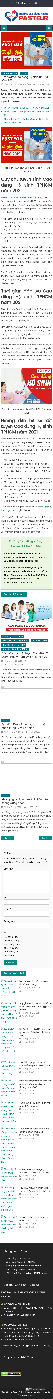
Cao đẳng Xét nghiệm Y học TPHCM (24, 1265)
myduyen (27, 84)
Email (7, 909)
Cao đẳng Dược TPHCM (18, 1258)
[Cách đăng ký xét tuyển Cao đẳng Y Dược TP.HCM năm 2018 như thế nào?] (26, 616)
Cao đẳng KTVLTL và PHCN (13, 645)
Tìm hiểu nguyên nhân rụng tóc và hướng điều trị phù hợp (35, 1189)
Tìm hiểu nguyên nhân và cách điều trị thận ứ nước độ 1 (34, 1064)
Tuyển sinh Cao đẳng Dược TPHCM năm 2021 (26, 107)
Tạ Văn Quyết (34, 732)
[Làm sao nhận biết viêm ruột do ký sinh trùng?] (9, 988)
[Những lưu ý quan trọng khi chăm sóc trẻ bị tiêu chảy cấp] (9, 1174)
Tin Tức (24, 73)
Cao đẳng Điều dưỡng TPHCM (20, 1262)
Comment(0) (42, 84)
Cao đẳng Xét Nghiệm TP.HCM (15, 649)
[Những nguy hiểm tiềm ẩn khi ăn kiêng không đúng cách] (26, 776)
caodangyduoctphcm (12, 664)
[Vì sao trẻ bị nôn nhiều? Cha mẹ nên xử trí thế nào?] (9, 1224)
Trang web (9, 921)
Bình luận (8, 868)
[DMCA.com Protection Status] (11, 1373)
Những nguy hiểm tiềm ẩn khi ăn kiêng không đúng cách (25, 801)
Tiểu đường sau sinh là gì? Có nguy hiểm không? (34, 1104)
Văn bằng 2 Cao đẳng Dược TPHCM (23, 1273)
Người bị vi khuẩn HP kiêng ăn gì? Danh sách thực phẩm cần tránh (35, 1032)
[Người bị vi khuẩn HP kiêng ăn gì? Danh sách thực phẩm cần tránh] (9, 1042)
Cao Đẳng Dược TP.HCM (12, 636)
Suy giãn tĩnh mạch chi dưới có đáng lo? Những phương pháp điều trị (35, 1006)
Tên (7, 897)
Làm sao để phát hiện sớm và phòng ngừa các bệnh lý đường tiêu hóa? (35, 1084)
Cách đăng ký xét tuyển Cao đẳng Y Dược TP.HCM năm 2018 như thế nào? (25, 655)
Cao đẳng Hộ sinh (10, 73)
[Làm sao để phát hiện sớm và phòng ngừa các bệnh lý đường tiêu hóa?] (9, 1088)
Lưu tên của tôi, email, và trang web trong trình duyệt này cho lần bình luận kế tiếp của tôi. (12, 946)
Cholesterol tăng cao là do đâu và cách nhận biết (34, 1130)
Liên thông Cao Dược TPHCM (20, 1269)
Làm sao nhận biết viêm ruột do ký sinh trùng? (34, 982)
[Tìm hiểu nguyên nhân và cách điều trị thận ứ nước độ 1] (9, 1067)
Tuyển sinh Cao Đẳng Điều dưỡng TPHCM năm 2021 (9, 838)
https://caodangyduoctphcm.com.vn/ (30, 1345)
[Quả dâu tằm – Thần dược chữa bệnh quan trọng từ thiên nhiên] (26, 701)
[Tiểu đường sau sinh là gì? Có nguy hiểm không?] (9, 1112)
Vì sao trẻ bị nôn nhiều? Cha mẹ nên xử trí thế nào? (34, 1219)
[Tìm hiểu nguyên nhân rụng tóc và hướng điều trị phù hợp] (9, 1199)
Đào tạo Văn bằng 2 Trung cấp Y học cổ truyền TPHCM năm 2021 (47, 838)
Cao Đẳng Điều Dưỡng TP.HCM (15, 640)
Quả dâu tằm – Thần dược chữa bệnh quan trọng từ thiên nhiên (24, 726)
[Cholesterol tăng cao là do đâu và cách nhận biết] (9, 1145)
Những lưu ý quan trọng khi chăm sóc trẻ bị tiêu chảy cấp (35, 1171)
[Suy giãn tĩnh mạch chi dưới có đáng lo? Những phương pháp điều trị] (9, 1012)
